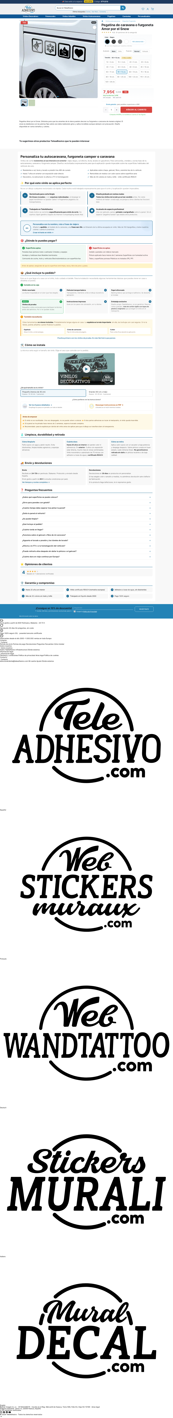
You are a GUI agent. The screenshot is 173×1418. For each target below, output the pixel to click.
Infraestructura (21, 650)
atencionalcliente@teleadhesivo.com (14, 661)
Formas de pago (19, 644)
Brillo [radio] (120, 51)
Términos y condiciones (9, 655)
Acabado (106, 51)
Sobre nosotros (6, 648)
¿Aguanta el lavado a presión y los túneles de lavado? (45, 540)
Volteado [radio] (145, 51)
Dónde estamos (34, 650)
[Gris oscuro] (113, 41)
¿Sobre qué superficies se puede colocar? (40, 497)
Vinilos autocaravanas (91, 16)
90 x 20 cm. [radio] (121, 77)
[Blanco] (126, 41)
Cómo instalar (59, 644)
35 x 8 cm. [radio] (122, 67)
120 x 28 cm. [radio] (110, 82)
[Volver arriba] (1, 1417)
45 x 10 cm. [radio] (145, 67)
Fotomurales (50, 16)
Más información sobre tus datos (28, 616)
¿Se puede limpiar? (30, 519)
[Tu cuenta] (147, 9)
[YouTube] (9, 1413)
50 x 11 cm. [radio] (110, 72)
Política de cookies (51, 655)
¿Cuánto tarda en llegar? (32, 529)
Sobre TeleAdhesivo (7, 650)
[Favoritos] (143, 9)
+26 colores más (138, 41)
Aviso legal (40, 655)
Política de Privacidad (90, 612)
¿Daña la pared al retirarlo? (33, 513)
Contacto (4, 659)
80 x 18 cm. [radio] (110, 77)
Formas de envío (6, 644)
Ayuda (38, 661)
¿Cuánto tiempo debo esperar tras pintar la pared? (43, 508)
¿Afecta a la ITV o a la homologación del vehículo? (43, 546)
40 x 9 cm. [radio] (133, 67)
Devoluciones (31, 644)
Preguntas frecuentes (45, 644)
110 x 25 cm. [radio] (145, 77)
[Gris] (120, 41)
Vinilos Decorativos (30, 16)
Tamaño (118, 58)
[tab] (24, 103)
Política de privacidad (26, 655)
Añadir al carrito (136, 109)
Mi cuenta (32, 661)
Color (109, 37)
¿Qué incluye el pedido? (32, 524)
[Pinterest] (7, 1413)
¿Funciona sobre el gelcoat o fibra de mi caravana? (44, 535)
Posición (129, 51)
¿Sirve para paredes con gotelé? (36, 502)
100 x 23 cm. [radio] (133, 77)
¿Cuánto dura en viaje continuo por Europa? (41, 556)
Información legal (7, 654)
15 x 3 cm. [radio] (122, 62)
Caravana (102, 12)
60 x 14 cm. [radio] (133, 72)
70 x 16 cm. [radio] (145, 72)
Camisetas (127, 16)
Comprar (4, 642)
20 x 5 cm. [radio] (133, 62)
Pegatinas (111, 16)
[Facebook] (4, 1413)
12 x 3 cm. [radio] (110, 62)
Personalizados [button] (144, 16)
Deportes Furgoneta (129, 21)
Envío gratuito (111, 104)
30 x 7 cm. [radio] (110, 67)
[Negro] (107, 41)
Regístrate (144, 609)
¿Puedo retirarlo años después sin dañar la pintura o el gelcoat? (49, 551)
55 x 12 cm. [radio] (122, 72)
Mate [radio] (113, 51)
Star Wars (95, 12)
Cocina (88, 12)
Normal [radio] (136, 51)
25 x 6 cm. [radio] (145, 62)
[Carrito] (152, 9)
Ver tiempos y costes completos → (36, 482)
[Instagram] (1, 1413)
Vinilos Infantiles (69, 16)
